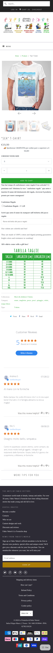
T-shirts (16, 307)
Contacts (6, 516)
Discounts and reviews (11, 527)
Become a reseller (9, 512)
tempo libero (5, 304)
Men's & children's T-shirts (23, 297)
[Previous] (19, 113)
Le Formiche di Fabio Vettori (29, 620)
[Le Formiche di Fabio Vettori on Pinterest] (20, 572)
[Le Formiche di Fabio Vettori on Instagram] (25, 572)
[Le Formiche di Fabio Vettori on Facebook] (10, 572)
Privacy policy (26, 601)
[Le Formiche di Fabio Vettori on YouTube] (15, 572)
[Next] (34, 113)
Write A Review (26, 353)
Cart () (25, 9)
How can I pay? (26, 585)
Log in (14, 9)
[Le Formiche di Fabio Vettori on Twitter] (5, 572)
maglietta (22, 300)
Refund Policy (26, 590)
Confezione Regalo (8, 202)
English (25, 613)
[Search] (5, 3)
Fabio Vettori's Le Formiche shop (15, 531)
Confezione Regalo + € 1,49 (14, 206)
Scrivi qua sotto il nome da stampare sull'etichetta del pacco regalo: (24, 214)
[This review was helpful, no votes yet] (42, 413)
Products (25, 56)
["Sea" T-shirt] (26, 85)
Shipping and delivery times (26, 580)
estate (16, 300)
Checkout (37, 9)
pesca (29, 300)
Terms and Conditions (26, 595)
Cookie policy (26, 606)
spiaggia (40, 300)
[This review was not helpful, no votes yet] (46, 413)
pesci (34, 300)
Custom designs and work (12, 523)
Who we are (7, 520)
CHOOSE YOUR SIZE (10, 156)
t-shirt (46, 300)
